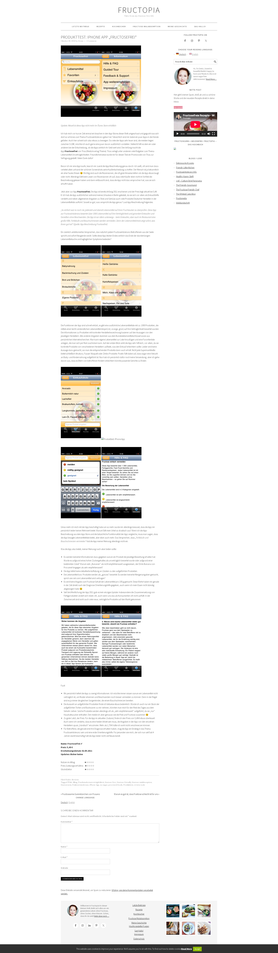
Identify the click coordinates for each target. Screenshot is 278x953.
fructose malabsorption (142, 782)
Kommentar (67, 821)
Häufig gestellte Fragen (139, 926)
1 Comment (91, 41)
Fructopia (139, 10)
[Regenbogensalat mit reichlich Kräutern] (188, 928)
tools (143, 785)
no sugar (104, 785)
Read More (186, 948)
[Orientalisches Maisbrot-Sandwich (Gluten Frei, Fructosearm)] (172, 928)
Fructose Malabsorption (138, 918)
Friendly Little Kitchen (185, 167)
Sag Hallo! (139, 930)
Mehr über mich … (101, 916)
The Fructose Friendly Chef (187, 189)
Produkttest (128, 785)
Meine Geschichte (139, 922)
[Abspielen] (177, 133)
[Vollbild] (213, 133)
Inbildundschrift (183, 202)
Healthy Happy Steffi (185, 176)
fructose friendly (124, 782)
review (137, 785)
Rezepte (139, 909)
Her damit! (178, 107)
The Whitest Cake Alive (185, 194)
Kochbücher (138, 914)
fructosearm (66, 785)
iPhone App (94, 785)
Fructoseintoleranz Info (186, 172)
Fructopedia (181, 198)
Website (64, 868)
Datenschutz (139, 938)
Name (64, 846)
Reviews (75, 780)
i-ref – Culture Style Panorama (189, 180)
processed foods (115, 785)
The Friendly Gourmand (186, 185)
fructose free (110, 782)
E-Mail (64, 857)
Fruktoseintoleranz (80, 785)
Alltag (75, 782)
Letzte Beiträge (139, 905)
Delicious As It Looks (185, 163)
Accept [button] (197, 949)
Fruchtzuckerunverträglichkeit (91, 782)
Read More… (211, 79)
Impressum (139, 934)
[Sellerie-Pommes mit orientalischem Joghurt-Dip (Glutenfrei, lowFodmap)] (204, 928)
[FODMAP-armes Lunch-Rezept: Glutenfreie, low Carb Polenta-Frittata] (188, 910)
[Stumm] (208, 133)
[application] (195, 124)
